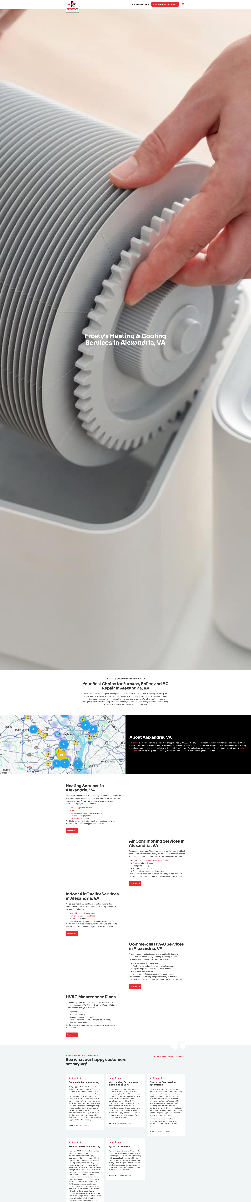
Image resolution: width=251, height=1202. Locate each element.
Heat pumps (75, 813)
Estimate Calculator (140, 4)
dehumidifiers (89, 916)
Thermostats (75, 818)
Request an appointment (165, 4)
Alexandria (133, 743)
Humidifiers (74, 916)
